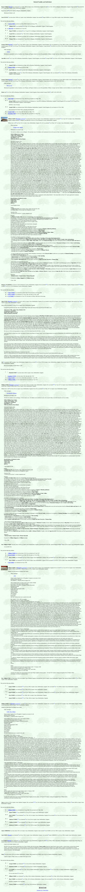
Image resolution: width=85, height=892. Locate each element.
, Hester (8, 51)
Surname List (39, 890)
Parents (10, 6)
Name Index (45, 890)
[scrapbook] (22, 118)
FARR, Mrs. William (11, 711)
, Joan (14, 575)
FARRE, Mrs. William (18, 127)
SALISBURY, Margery (12, 393)
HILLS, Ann (9, 85)
